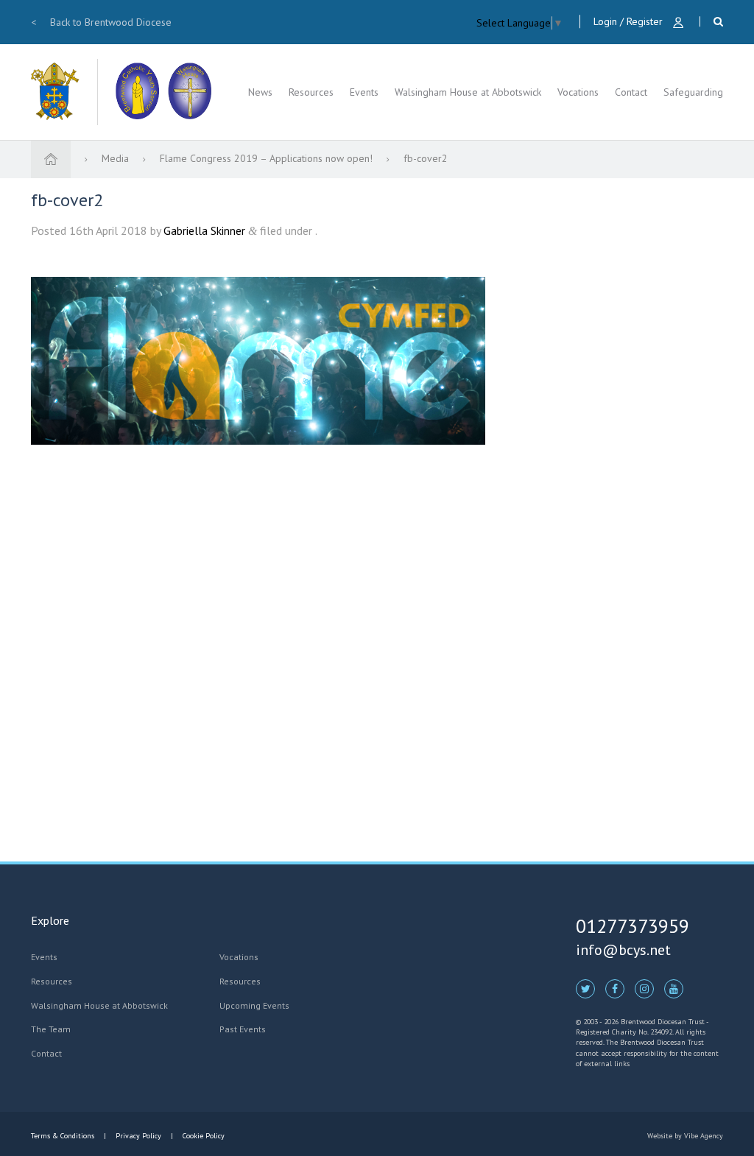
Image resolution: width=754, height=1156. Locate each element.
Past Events (242, 1029)
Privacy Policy (138, 1136)
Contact (631, 92)
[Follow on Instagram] (644, 988)
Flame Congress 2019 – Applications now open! (268, 158)
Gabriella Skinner (204, 230)
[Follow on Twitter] (585, 988)
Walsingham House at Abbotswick (468, 92)
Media (117, 158)
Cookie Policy (202, 1136)
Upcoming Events (254, 1005)
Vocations (578, 92)
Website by (685, 1136)
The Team (51, 1029)
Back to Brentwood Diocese (101, 22)
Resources (311, 92)
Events (364, 92)
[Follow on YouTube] (673, 988)
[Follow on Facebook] (614, 988)
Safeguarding (693, 92)
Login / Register (629, 21)
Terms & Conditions (63, 1136)
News (260, 92)
